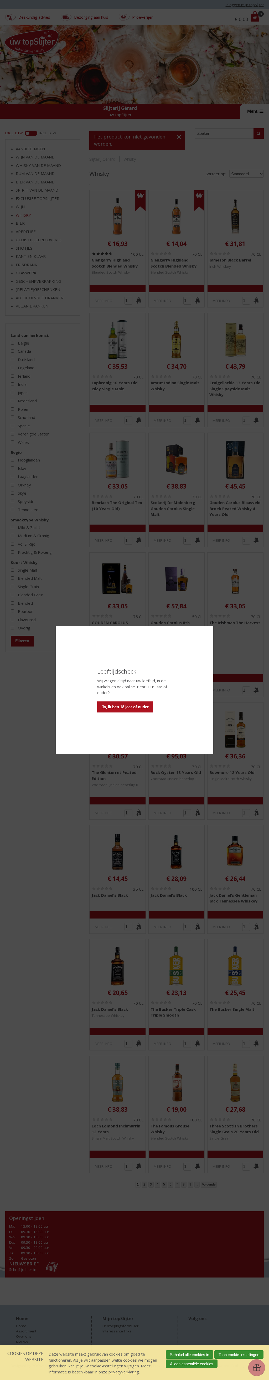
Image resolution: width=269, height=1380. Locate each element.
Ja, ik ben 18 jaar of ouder (125, 707)
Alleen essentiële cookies (191, 1364)
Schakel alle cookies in (189, 1354)
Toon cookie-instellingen (239, 1354)
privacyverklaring (123, 1371)
